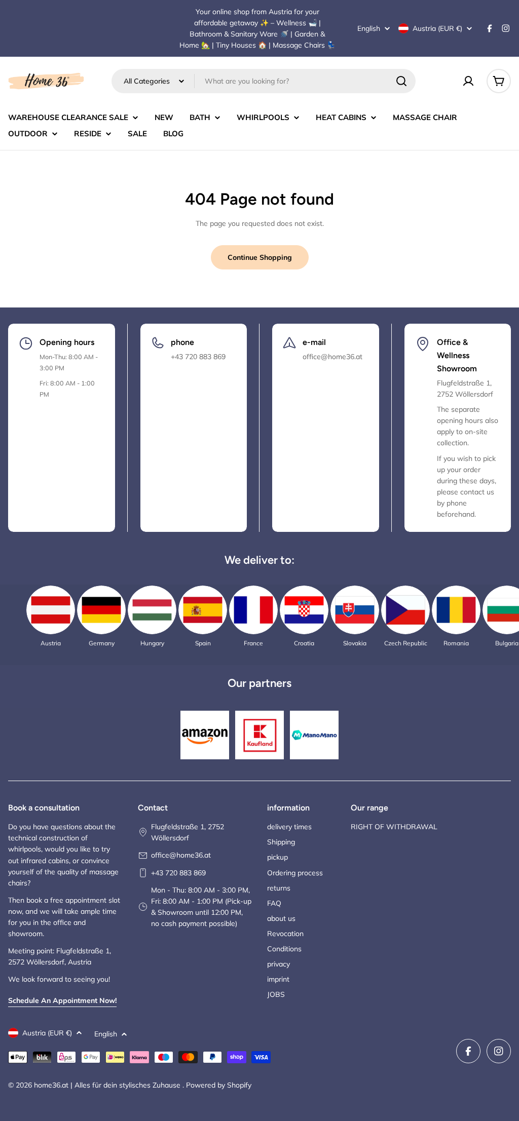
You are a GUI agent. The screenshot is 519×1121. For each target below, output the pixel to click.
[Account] (468, 81)
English (368, 28)
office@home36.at (181, 855)
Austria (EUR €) (437, 28)
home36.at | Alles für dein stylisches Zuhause (108, 1085)
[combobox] (264, 81)
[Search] (401, 81)
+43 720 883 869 (178, 872)
